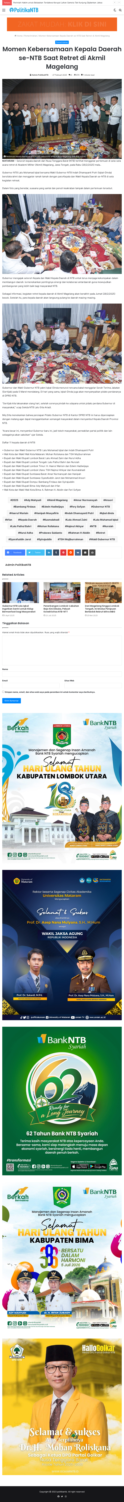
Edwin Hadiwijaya (53, 506)
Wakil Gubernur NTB (103, 539)
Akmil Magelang (58, 500)
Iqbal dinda (107, 513)
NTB (93, 526)
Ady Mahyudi (33, 500)
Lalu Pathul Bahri (21, 526)
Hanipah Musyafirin (47, 513)
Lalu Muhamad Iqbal (106, 519)
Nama (5, 669)
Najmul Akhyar (75, 526)
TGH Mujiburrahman (71, 539)
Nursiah (108, 526)
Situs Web (69, 680)
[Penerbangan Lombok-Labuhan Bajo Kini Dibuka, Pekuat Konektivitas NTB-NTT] (62, 592)
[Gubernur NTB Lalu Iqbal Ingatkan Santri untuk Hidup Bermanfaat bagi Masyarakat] (20, 592)
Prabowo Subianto (51, 532)
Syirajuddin (45, 539)
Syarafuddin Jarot (20, 539)
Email (5, 680)
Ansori (109, 500)
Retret (101, 532)
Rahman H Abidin (80, 532)
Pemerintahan (30, 36)
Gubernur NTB (101, 506)
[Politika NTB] (24, 10)
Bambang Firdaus (25, 506)
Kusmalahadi (51, 519)
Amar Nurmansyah (86, 500)
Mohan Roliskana (49, 526)
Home (19, 36)
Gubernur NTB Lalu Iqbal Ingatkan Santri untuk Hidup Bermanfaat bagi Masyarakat (19, 608)
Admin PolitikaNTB (40, 75)
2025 (15, 500)
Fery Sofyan (78, 506)
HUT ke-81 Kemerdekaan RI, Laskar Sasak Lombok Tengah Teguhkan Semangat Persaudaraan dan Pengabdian (65, 2)
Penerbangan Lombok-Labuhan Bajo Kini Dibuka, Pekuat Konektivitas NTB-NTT (61, 608)
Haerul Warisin (19, 513)
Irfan (9, 519)
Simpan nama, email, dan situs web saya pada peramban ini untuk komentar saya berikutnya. (50, 692)
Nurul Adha (26, 532)
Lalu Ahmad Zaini (77, 519)
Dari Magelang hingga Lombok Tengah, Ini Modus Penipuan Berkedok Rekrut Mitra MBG (102, 608)
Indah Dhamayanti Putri (80, 513)
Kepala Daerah (28, 519)
